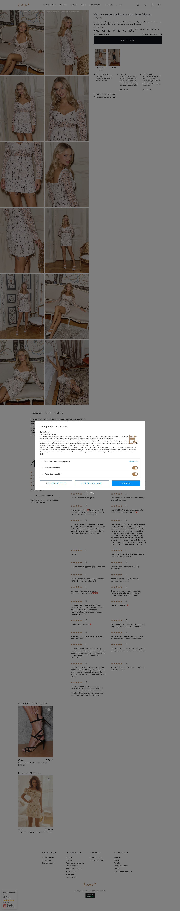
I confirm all (126, 483)
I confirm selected (56, 483)
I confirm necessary (91, 483)
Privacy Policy (88, 441)
